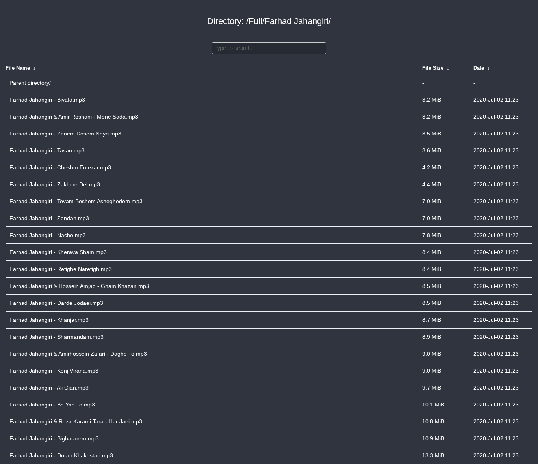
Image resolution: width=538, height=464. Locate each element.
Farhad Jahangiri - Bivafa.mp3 (47, 100)
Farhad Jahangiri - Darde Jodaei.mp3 (56, 303)
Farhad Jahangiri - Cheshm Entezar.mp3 (60, 167)
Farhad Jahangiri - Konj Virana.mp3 (53, 370)
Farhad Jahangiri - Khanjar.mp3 (49, 320)
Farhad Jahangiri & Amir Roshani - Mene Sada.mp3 (73, 116)
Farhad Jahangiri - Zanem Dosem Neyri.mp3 (65, 133)
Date (478, 68)
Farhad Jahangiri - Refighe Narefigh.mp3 (60, 269)
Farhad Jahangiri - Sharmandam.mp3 (56, 337)
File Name (18, 68)
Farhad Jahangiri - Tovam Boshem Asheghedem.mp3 (76, 201)
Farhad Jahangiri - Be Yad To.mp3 (52, 404)
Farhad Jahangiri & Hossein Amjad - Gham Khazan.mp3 (79, 286)
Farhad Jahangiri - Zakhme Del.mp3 (54, 184)
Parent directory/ (30, 83)
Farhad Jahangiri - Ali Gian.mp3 (49, 387)
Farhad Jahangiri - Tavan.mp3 (47, 150)
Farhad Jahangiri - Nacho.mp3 (47, 235)
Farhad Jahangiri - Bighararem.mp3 (54, 438)
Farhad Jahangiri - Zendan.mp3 (49, 218)
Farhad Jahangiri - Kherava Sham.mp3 (58, 252)
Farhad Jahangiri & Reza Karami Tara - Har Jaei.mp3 (75, 421)
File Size (432, 68)
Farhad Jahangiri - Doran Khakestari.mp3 (61, 455)
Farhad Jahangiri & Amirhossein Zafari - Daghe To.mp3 (78, 354)
